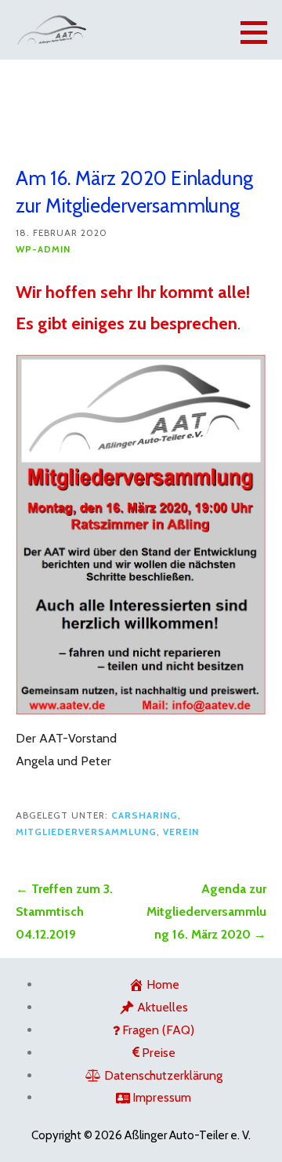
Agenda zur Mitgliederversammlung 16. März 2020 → (206, 911)
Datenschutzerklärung (163, 1075)
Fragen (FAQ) (158, 1029)
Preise (158, 1052)
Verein (181, 831)
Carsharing (144, 815)
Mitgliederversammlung (86, 831)
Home (162, 984)
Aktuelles (162, 1007)
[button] (259, 32)
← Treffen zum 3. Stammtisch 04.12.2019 (64, 911)
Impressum (161, 1097)
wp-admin (43, 249)
